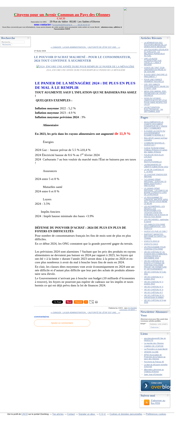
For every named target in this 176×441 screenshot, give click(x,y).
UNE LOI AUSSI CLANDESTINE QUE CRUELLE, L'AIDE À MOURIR (153, 62)
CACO (24, 414)
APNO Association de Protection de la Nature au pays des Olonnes (154, 357)
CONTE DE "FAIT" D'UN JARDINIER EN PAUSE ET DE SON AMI (155, 70)
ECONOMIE (132, 308)
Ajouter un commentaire (62, 323)
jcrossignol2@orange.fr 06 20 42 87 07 (71, 25)
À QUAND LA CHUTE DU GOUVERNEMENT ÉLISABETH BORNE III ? (154, 133)
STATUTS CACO (151, 244)
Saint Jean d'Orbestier (153, 374)
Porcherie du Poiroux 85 (154, 362)
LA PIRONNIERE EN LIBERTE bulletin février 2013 (156, 166)
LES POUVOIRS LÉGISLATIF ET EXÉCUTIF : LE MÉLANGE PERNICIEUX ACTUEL (156, 53)
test (39, 39)
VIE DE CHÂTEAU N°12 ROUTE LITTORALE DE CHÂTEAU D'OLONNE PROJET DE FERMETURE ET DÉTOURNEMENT (155, 265)
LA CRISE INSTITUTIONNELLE (153, 161)
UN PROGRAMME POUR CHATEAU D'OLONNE (155, 248)
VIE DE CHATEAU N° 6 (153, 290)
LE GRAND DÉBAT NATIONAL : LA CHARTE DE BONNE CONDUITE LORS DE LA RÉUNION (156, 191)
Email (143, 324)
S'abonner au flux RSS (158, 402)
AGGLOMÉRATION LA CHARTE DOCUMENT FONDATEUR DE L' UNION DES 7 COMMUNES (155, 125)
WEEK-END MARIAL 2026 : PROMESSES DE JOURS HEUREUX (155, 93)
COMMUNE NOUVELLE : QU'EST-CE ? (154, 144)
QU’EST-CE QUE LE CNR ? (155, 231)
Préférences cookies (156, 414)
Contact (71, 414)
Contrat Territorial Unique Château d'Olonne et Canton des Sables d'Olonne (155, 150)
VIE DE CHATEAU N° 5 (153, 287)
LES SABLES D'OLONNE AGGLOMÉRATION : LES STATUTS (154, 226)
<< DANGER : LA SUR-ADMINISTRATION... (69, 47)
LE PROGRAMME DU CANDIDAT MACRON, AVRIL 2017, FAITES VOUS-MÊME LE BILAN (156, 200)
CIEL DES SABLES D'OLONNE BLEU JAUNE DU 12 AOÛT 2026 (156, 86)
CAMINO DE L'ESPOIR (153, 346)
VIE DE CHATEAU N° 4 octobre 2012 (153, 278)
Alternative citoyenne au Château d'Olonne (154, 371)
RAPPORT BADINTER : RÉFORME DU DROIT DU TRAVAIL (155, 236)
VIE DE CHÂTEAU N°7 (153, 292)
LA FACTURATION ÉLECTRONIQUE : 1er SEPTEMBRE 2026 (153, 109)
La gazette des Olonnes (154, 343)
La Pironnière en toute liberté (155, 349)
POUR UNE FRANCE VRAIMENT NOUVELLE (154, 80)
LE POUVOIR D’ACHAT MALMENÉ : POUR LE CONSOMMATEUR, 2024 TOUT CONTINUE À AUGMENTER (82, 58)
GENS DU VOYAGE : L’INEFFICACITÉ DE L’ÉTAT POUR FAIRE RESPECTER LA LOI (155, 101)
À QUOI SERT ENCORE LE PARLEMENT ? (155, 76)
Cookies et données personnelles (126, 414)
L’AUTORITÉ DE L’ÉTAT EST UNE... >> (104, 47)
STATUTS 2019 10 (151, 241)
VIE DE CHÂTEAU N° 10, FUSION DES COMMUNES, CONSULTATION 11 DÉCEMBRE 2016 (155, 255)
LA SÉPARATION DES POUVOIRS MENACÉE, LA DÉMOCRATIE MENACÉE (155, 45)
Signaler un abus (87, 414)
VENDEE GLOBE (151, 352)
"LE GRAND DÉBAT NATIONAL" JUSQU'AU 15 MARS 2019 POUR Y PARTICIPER (155, 182)
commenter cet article (127, 310)
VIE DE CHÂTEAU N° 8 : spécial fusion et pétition (154, 296)
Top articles (58, 414)
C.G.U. (102, 414)
